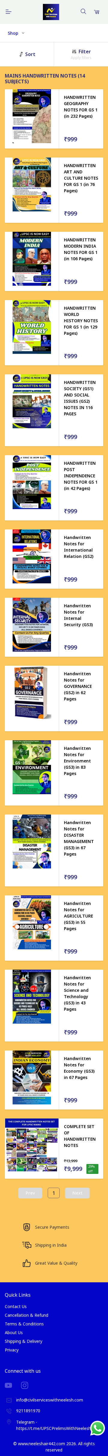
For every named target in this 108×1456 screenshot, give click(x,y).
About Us (14, 1332)
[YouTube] (13, 1385)
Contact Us (16, 1306)
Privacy (12, 1350)
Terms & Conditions (24, 1324)
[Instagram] (29, 1385)
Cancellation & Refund (26, 1315)
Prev (30, 1193)
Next (77, 1193)
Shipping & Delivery (23, 1341)
